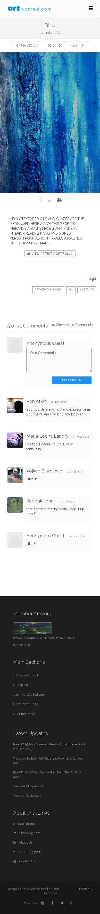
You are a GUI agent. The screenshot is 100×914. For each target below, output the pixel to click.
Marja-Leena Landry (47, 436)
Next (75, 46)
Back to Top (26, 824)
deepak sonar (40, 500)
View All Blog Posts (27, 786)
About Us (25, 842)
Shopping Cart (29, 833)
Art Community (27, 704)
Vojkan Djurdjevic (44, 470)
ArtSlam (54, 889)
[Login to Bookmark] (50, 199)
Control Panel (25, 714)
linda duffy (52, 33)
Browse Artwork (27, 675)
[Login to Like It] (40, 199)
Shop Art (22, 685)
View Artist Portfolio (51, 253)
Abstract (86, 289)
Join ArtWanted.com (30, 694)
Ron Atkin (36, 401)
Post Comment (71, 380)
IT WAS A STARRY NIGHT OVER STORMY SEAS (44, 638)
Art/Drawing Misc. (48, 289)
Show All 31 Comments (74, 325)
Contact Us (27, 861)
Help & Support (28, 852)
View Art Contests (26, 795)
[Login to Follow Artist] (59, 199)
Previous (28, 46)
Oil (71, 289)
